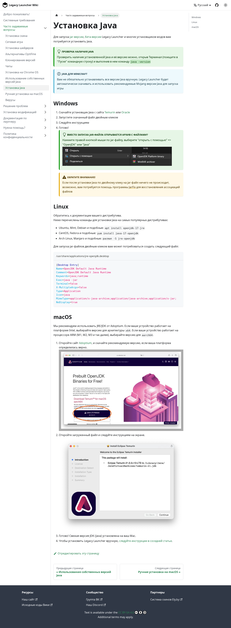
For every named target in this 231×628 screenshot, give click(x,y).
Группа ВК (92, 599)
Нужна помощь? (14, 128)
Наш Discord (94, 605)
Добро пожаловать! (16, 14)
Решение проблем (15, 106)
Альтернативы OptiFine (20, 54)
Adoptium (85, 343)
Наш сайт (28, 599)
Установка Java (15, 88)
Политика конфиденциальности (17, 135)
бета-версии (93, 37)
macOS (195, 27)
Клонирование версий (20, 60)
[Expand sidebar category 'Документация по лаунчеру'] (45, 120)
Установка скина (16, 36)
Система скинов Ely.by (164, 599)
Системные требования (19, 20)
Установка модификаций (19, 112)
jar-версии (77, 37)
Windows (196, 17)
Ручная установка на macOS (24, 94)
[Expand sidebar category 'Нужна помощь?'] (45, 127)
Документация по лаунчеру (15, 119)
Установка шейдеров (19, 48)
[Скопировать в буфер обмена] (179, 264)
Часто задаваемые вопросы (15, 28)
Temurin (110, 112)
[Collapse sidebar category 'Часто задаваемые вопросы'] (45, 28)
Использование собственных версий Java (24, 80)
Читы (8, 66)
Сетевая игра (14, 42)
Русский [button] (203, 5)
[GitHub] (217, 5)
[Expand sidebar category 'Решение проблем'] (45, 106)
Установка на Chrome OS (21, 72)
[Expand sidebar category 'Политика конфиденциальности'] (45, 135)
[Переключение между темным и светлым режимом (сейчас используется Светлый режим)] (225, 5)
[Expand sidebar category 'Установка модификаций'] (45, 112)
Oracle (125, 112)
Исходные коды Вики (35, 605)
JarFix (132, 187)
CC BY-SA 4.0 (126, 612)
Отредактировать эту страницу (78, 553)
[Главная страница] (56, 15)
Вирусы (10, 100)
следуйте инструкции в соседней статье (145, 541)
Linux (194, 22)
